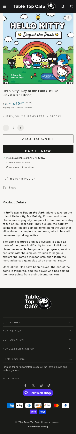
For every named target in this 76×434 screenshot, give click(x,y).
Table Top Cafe (32, 422)
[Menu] (4, 6)
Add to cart (38, 139)
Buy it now (38, 151)
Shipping (7, 107)
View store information (20, 167)
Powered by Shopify (38, 426)
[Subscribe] (71, 359)
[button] (62, 6)
